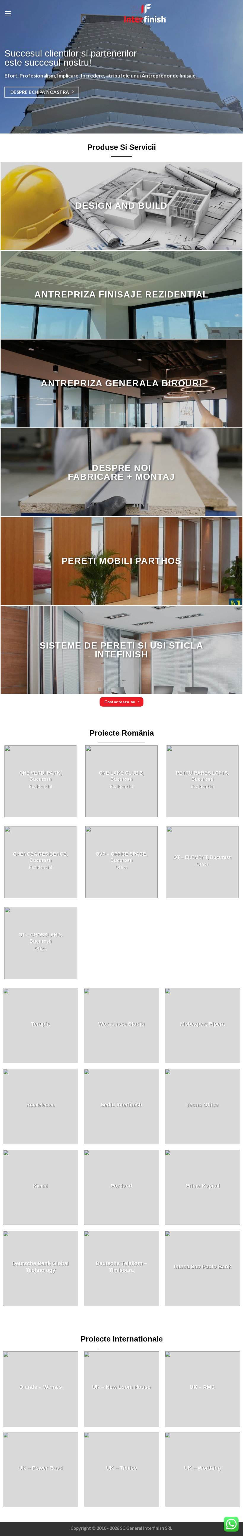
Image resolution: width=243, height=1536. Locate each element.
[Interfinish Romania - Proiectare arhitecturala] (121, 13)
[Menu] (8, 13)
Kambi (40, 1185)
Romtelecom (40, 1104)
